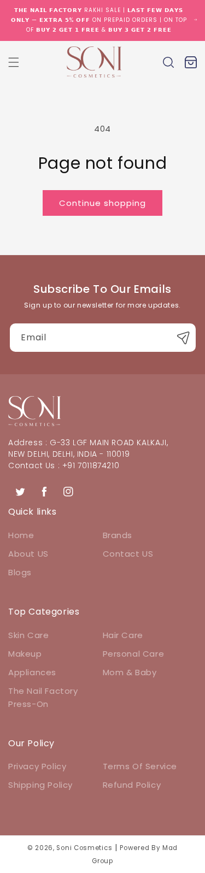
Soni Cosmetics (84, 847)
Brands (118, 535)
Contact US (128, 553)
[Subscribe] (184, 337)
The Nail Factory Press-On (43, 697)
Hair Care (123, 635)
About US (28, 553)
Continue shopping (102, 203)
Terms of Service (140, 766)
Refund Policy (132, 785)
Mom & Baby (130, 672)
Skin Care (28, 635)
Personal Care (134, 653)
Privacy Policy (37, 766)
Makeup (25, 653)
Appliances (32, 672)
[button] (14, 62)
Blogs (20, 572)
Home (21, 535)
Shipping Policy (40, 785)
